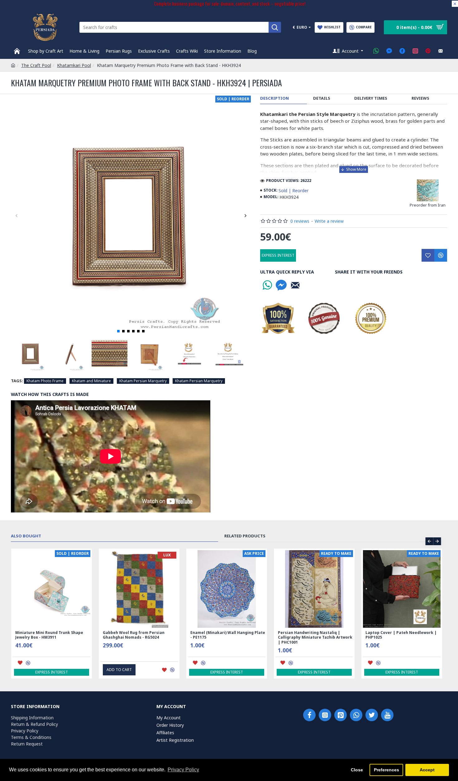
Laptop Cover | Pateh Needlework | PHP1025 (401, 635)
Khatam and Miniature (91, 380)
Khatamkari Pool (74, 65)
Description (274, 98)
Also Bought (26, 536)
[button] (16, 215)
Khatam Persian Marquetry (143, 380)
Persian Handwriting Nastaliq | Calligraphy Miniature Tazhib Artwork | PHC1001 (315, 637)
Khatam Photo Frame (45, 380)
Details (321, 98)
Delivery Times (370, 98)
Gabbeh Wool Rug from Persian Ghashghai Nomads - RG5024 (134, 635)
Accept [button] (427, 769)
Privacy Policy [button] (183, 769)
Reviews (420, 98)
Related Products (244, 536)
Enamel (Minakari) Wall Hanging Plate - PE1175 (227, 635)
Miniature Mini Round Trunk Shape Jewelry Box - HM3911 (49, 635)
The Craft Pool (36, 65)
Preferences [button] (386, 769)
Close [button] (357, 769)
